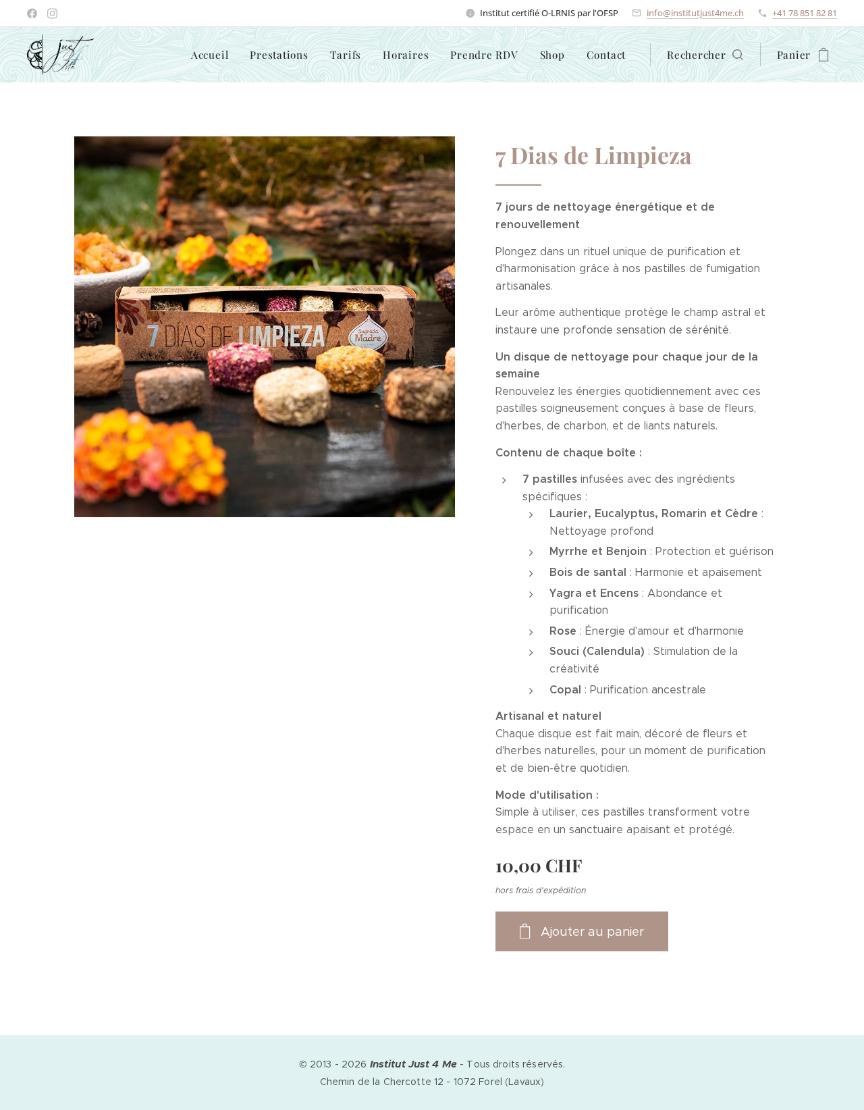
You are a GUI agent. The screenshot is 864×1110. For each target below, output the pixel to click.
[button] (705, 55)
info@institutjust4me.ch (695, 13)
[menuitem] (213, 55)
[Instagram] (52, 13)
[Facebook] (32, 13)
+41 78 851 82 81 (804, 13)
